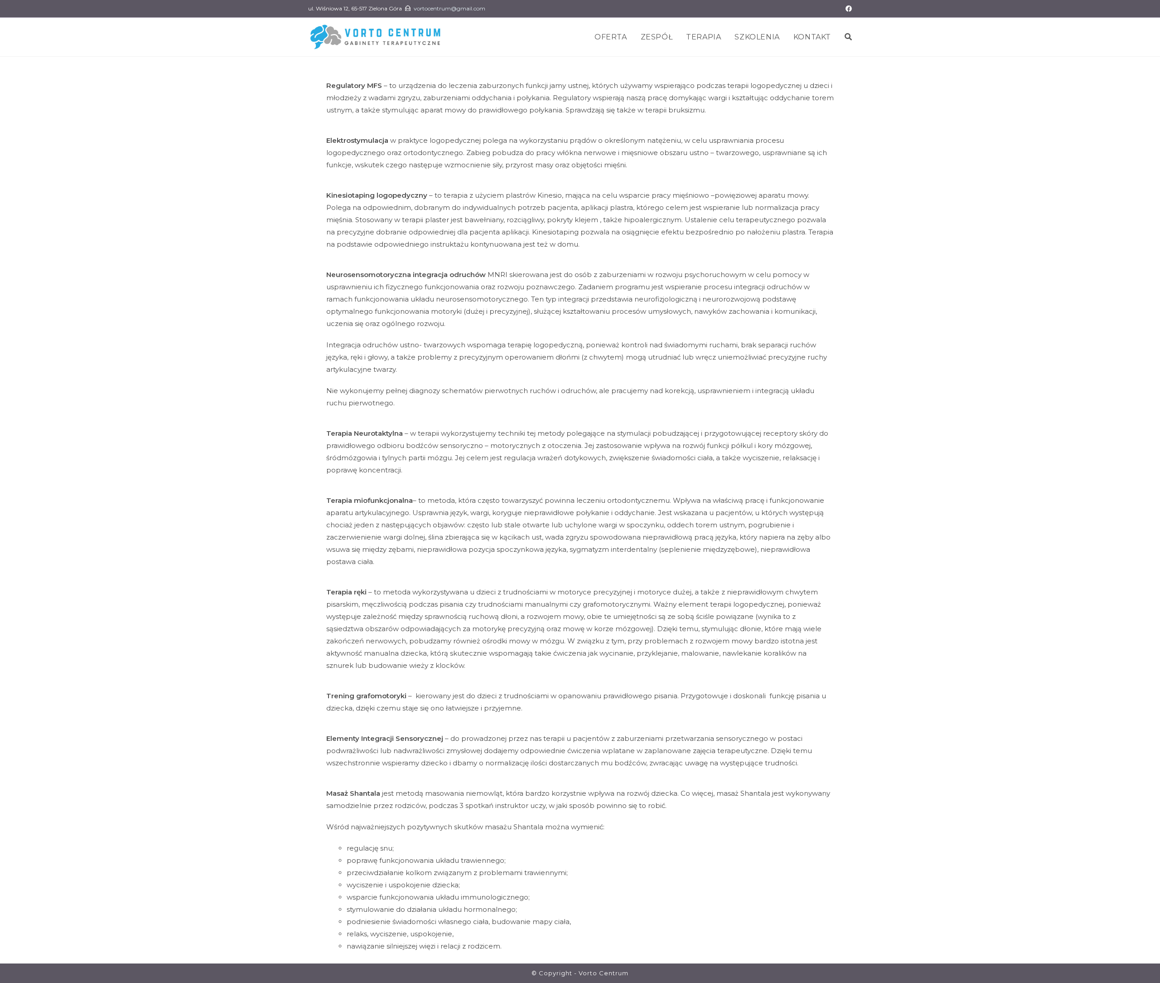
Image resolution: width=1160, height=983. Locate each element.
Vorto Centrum (603, 973)
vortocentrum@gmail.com (449, 8)
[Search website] (848, 37)
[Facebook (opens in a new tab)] (847, 8)
